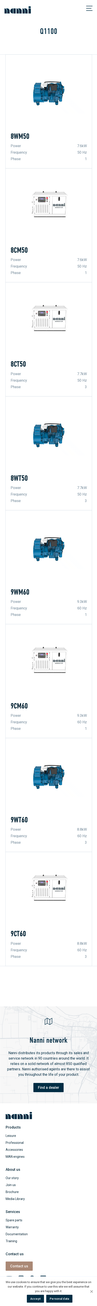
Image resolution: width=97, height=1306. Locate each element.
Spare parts (14, 1220)
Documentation (17, 1234)
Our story (12, 1178)
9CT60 (18, 933)
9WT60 (19, 819)
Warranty (12, 1227)
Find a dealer (48, 1087)
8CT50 (18, 364)
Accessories (14, 1149)
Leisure (11, 1136)
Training (11, 1241)
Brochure (12, 1192)
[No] (91, 1291)
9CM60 (19, 706)
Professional (15, 1142)
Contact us (19, 1266)
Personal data (59, 1298)
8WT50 (19, 478)
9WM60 (20, 592)
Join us (11, 1185)
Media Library (15, 1199)
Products (13, 1127)
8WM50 (20, 136)
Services (13, 1212)
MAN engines (15, 1156)
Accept (35, 1298)
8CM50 (19, 250)
